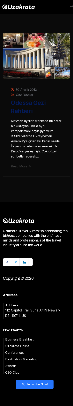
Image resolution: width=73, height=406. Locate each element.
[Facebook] (7, 262)
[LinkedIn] (24, 262)
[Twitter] (16, 262)
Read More (19, 166)
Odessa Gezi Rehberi (28, 106)
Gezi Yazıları (25, 95)
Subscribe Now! (37, 384)
